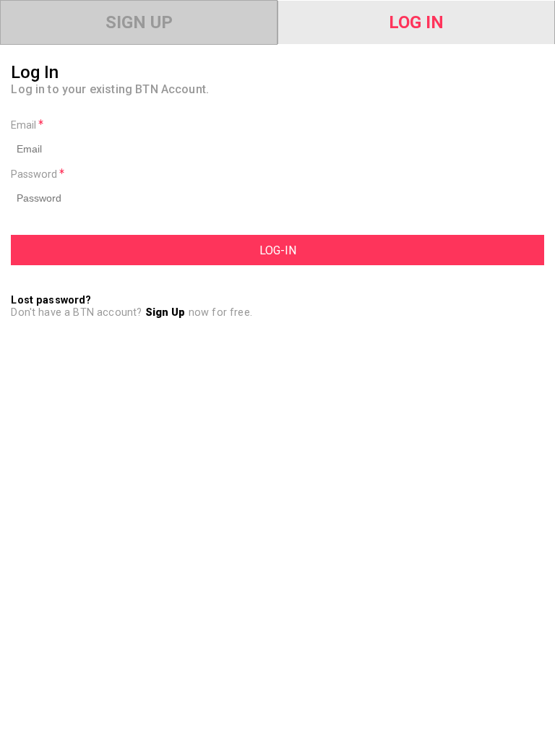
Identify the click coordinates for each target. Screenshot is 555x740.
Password (35, 174)
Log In (416, 22)
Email (25, 125)
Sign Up (139, 22)
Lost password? (51, 300)
